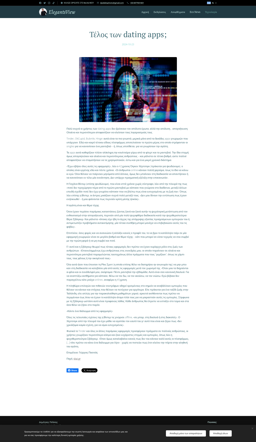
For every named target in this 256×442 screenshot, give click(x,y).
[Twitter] (45, 2)
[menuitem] (146, 12)
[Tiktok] (53, 2)
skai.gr (77, 358)
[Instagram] (49, 2)
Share (74, 370)
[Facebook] (40, 2)
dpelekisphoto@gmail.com (112, 2)
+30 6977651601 (137, 2)
